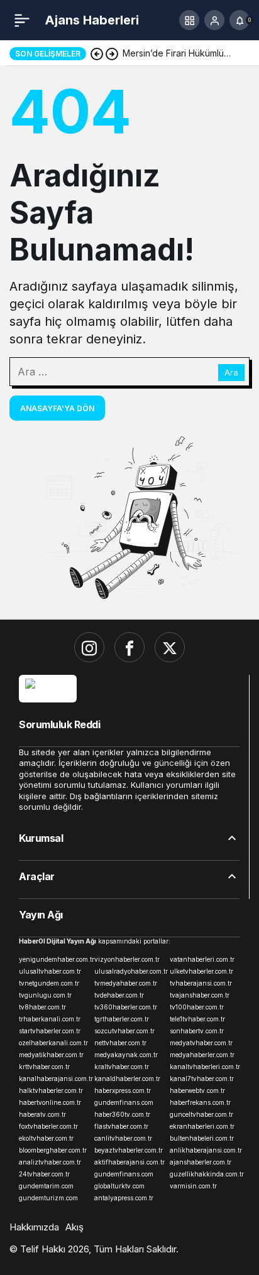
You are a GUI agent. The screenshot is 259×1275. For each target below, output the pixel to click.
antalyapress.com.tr (123, 1198)
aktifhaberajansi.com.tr (129, 1162)
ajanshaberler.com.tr (200, 1162)
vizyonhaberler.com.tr (127, 959)
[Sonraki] (111, 53)
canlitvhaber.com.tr (123, 1138)
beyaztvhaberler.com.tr (128, 1150)
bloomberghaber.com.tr (53, 1150)
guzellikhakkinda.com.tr (205, 1174)
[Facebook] (129, 647)
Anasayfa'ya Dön (57, 408)
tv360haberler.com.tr (125, 1007)
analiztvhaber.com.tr (50, 1162)
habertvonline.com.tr (50, 1102)
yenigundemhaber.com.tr (54, 959)
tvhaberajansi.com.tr (201, 983)
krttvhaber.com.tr (44, 1066)
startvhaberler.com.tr (49, 1031)
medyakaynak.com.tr (126, 1054)
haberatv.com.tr (42, 1114)
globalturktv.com (119, 1186)
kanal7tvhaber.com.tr (202, 1078)
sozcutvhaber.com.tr (124, 1031)
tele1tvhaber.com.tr (197, 1019)
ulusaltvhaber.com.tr (50, 971)
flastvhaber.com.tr (121, 1126)
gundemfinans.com (123, 1102)
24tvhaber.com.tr (44, 1174)
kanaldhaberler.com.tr (127, 1078)
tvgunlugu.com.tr (45, 995)
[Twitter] (170, 647)
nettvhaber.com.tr (120, 1042)
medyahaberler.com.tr (202, 1054)
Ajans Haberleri (92, 20)
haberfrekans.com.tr (200, 1102)
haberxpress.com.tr (122, 1090)
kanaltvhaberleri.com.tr (205, 1066)
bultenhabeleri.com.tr (202, 1138)
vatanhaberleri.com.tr (202, 959)
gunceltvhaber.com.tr (201, 1114)
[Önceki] (96, 53)
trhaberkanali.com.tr (49, 1019)
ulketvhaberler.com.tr (201, 971)
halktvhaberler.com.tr (51, 1090)
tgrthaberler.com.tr (121, 1019)
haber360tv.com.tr (122, 1114)
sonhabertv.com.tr (197, 1031)
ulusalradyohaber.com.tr (129, 971)
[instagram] (89, 647)
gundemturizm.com (48, 1198)
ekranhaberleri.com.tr (202, 1126)
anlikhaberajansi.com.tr (205, 1150)
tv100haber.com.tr (197, 1007)
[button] (189, 20)
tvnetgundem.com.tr (49, 983)
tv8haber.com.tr (42, 1007)
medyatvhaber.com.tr (201, 1042)
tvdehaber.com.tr (119, 995)
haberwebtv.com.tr (197, 1090)
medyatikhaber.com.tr (51, 1054)
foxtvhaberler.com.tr (48, 1126)
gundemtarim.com (46, 1186)
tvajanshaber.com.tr (199, 995)
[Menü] (22, 20)
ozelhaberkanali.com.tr (53, 1042)
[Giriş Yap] (214, 20)
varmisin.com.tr (193, 1186)
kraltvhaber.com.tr (121, 1066)
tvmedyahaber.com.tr (125, 983)
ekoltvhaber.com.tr (46, 1138)
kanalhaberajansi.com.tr (54, 1078)
